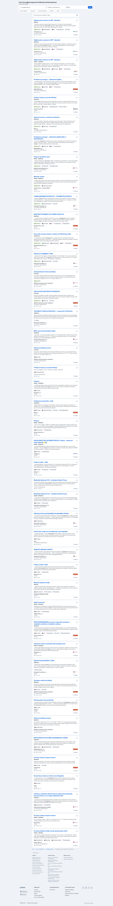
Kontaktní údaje (37, 891)
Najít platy (67, 895)
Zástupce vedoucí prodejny (43, 680)
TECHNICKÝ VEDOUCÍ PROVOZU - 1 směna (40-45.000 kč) (53, 311)
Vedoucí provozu (39, 602)
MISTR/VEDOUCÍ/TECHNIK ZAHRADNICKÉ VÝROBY (51, 738)
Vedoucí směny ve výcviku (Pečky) (45, 97)
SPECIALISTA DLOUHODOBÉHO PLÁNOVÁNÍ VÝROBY (51, 513)
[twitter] (89, 888)
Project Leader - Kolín (41, 462)
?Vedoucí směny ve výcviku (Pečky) (45, 367)
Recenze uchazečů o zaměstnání (72, 893)
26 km (67, 7)
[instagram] (86, 888)
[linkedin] (91, 888)
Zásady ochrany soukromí (32, 903)
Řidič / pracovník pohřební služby (44, 331)
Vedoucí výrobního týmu (42, 157)
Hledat (90, 7)
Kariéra (35, 893)
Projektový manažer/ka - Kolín (43, 401)
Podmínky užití (23, 903)
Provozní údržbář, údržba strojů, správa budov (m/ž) (50, 831)
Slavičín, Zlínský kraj (36, 867)
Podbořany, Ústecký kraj (36, 870)
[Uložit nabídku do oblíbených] (77, 20)
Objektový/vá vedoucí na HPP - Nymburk (47, 40)
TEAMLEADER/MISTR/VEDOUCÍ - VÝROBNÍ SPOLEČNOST (53, 196)
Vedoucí (36, 381)
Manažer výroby (39, 176)
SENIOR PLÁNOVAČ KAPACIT (43, 549)
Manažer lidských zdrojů (42, 582)
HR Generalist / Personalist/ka (44, 700)
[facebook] (83, 888)
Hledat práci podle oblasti (68, 859)
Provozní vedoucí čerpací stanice (45, 815)
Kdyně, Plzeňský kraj (36, 873)
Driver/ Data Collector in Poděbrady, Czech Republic (51, 531)
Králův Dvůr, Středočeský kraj (37, 863)
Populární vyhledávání (69, 889)
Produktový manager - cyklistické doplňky (48, 79)
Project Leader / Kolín (41, 565)
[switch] (77, 15)
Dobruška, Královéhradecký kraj (38, 865)
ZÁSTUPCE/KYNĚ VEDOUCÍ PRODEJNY (47, 291)
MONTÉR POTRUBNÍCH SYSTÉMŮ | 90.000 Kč (49, 214)
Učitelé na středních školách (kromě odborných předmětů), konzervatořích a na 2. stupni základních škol (53, 795)
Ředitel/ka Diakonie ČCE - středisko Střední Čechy (50, 480)
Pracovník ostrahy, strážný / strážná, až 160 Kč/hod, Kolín (52, 234)
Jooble (91, 903)
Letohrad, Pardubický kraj (37, 868)
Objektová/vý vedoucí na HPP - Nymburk (47, 20)
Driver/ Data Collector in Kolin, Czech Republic (49, 776)
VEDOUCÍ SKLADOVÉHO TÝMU (44, 660)
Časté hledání (35, 852)
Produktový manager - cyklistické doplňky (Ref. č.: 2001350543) (50, 138)
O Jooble (36, 889)
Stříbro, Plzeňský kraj (36, 860)
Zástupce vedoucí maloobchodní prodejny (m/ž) (49, 644)
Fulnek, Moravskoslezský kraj (37, 871)
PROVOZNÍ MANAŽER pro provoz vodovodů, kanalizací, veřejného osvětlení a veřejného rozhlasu (52, 623)
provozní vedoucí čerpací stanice (45, 757)
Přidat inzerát (52, 889)
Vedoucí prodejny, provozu (42, 348)
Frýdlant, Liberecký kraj (36, 862)
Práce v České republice (39, 897)
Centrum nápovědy (38, 895)
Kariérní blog (67, 891)
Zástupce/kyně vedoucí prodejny (45, 272)
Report (76, 34)
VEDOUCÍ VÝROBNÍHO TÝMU (43, 254)
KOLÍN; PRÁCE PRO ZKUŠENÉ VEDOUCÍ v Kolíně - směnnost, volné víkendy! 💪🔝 (53, 441)
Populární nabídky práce (68, 857)
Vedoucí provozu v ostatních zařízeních (47, 117)
